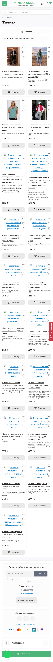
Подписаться (41, 574)
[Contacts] (42, 3)
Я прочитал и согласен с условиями (28, 580)
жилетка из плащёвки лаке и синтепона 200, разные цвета (39, 238)
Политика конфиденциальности (28, 579)
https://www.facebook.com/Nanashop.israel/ (19, 618)
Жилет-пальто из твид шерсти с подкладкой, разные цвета (37, 436)
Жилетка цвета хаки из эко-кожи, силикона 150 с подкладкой (39, 74)
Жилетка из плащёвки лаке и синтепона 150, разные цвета (11, 238)
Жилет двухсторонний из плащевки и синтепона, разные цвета (38, 333)
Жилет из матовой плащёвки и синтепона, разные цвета (38, 385)
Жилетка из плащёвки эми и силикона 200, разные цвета (39, 127)
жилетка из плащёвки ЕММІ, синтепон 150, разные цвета (37, 284)
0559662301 (28, 590)
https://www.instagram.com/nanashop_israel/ (26, 618)
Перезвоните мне (26, 593)
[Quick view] (23, 47)
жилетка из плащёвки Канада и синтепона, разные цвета (11, 284)
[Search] (5, 12)
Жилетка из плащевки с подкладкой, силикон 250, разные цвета (13, 534)
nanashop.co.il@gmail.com (26, 624)
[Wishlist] (23, 52)
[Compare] (23, 57)
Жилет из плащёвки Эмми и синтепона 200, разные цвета (13, 330)
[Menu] (4, 3)
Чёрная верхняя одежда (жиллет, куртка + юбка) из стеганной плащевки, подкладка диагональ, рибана (39, 182)
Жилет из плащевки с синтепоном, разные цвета (11, 486)
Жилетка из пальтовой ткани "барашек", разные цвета (12, 127)
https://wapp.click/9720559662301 (32, 618)
